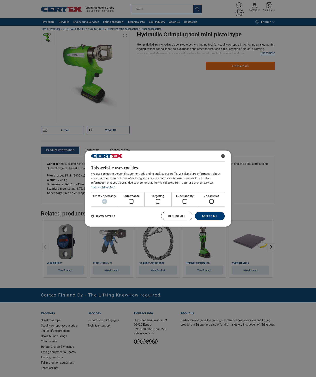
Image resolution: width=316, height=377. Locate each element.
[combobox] (223, 156)
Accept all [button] (210, 216)
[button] (103, 216)
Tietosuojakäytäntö (103, 187)
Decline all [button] (176, 216)
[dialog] (158, 188)
